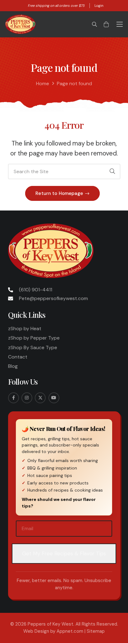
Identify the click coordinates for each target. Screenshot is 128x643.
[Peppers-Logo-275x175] (20, 24)
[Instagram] (26, 397)
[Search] (112, 171)
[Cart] (106, 24)
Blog (13, 366)
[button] (94, 24)
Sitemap (96, 631)
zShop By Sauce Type (32, 347)
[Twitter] (40, 397)
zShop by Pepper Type (34, 338)
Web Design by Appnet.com (53, 631)
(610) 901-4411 (35, 289)
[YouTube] (53, 397)
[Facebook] (13, 397)
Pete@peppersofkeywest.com (53, 298)
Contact (17, 357)
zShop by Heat (24, 328)
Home (42, 83)
